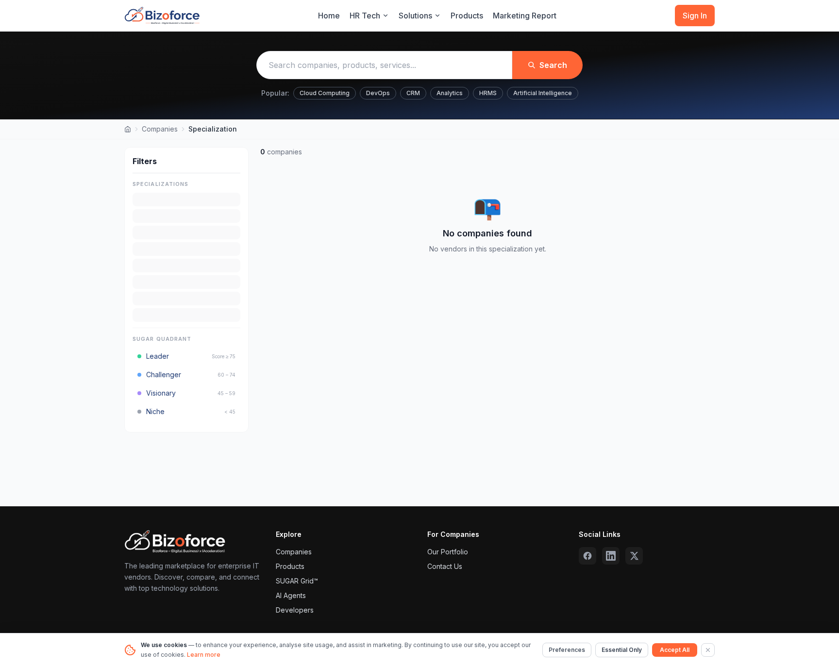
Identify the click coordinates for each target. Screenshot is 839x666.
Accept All (674, 649)
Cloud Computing (325, 93)
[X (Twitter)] (634, 556)
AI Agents (291, 595)
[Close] (708, 650)
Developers (295, 610)
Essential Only (622, 649)
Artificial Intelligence (542, 93)
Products (467, 15)
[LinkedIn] (611, 556)
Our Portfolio (447, 552)
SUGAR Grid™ (297, 581)
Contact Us (444, 566)
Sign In (695, 15)
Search (553, 65)
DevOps (378, 93)
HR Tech (365, 15)
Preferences (567, 649)
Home (329, 15)
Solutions (415, 15)
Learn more (203, 654)
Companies (160, 129)
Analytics (449, 93)
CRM (413, 93)
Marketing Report (524, 15)
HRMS (488, 93)
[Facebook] (587, 556)
